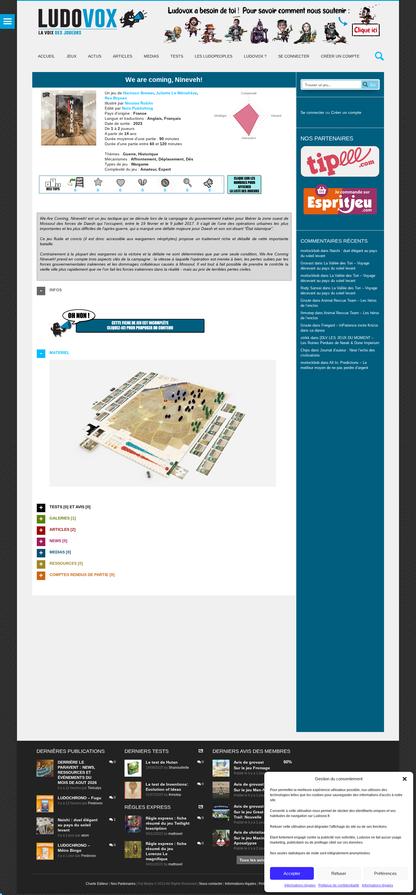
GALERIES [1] (63, 518)
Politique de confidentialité (338, 885)
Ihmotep (307, 313)
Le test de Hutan (162, 762)
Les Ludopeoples (213, 56)
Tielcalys (94, 788)
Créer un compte (340, 56)
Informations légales (300, 885)
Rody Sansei (311, 288)
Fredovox (95, 803)
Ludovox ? (255, 56)
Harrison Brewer (138, 93)
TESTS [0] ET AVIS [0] (70, 507)
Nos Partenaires (123, 884)
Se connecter (293, 56)
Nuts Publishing (137, 108)
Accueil (46, 56)
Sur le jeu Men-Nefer (253, 790)
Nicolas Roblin (139, 103)
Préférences (385, 873)
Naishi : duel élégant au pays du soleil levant (78, 825)
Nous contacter (210, 884)
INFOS (56, 290)
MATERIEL (60, 352)
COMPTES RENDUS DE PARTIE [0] (82, 574)
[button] (405, 779)
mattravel (175, 834)
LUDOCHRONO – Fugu (79, 798)
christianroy (260, 832)
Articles (122, 56)
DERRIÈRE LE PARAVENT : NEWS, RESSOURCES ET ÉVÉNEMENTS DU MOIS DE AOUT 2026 (77, 772)
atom (85, 835)
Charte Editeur (97, 884)
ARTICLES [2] (63, 529)
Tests (176, 56)
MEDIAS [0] (60, 552)
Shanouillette (179, 768)
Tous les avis (252, 860)
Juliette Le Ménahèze (176, 93)
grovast (256, 762)
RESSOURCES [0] (66, 563)
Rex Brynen (116, 98)
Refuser (338, 873)
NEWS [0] (58, 540)
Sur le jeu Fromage (252, 768)
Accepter (292, 873)
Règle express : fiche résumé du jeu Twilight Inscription (168, 823)
